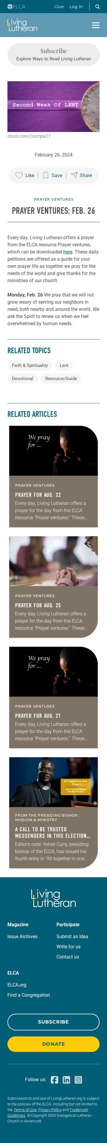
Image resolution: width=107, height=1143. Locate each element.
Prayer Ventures (53, 199)
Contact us (67, 957)
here (67, 252)
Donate (53, 1044)
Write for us (68, 947)
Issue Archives (22, 936)
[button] (97, 6)
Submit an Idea (72, 936)
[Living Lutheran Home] (22, 25)
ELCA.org (16, 985)
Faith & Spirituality (30, 365)
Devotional (22, 378)
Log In (76, 6)
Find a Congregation (28, 995)
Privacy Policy (50, 1109)
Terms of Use (25, 1109)
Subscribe (53, 1022)
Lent (64, 365)
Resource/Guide (61, 378)
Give (59, 6)
